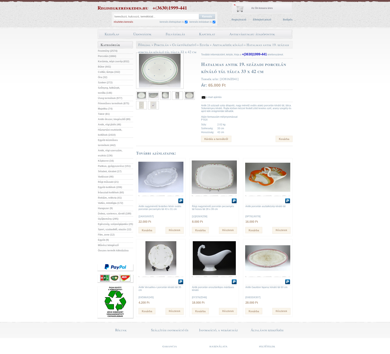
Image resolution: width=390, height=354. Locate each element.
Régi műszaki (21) (108, 182)
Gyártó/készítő (184, 44)
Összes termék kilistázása (113, 250)
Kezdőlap (112, 34)
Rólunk (121, 330)
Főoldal (144, 44)
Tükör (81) (104, 114)
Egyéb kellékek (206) (110, 187)
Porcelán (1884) (107, 56)
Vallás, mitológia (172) (110, 203)
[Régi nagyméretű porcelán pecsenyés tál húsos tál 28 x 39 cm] (214, 193)
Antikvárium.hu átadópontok (252, 34)
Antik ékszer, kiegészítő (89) (114, 119)
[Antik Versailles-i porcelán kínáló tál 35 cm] (160, 274)
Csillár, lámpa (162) (109, 72)
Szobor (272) (105, 82)
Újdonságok (142, 34)
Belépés (287, 19)
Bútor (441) (104, 66)
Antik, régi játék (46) (109, 124)
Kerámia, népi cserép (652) (113, 61)
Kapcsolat (207, 34)
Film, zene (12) (106, 234)
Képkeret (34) (106, 160)
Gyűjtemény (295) (108, 218)
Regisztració (239, 19)
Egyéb (204, 44)
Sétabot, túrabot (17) (109, 171)
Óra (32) (102, 77)
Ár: (204, 85)
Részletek (174, 230)
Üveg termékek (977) (110, 98)
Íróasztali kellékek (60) (111, 192)
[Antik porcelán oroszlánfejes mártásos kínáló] (214, 274)
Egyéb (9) (103, 240)
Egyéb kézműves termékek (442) (108, 143)
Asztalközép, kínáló (227, 44)
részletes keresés (123, 21)
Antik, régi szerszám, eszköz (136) (110, 153)
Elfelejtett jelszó (262, 19)
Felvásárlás (175, 34)
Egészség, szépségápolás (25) (115, 224)
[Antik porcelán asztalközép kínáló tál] (267, 193)
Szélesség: (207, 128)
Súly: (204, 124)
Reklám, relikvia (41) (110, 197)
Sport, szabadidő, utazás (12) (114, 229)
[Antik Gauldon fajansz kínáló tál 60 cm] (267, 274)
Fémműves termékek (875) (113, 103)
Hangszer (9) (105, 208)
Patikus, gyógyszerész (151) (114, 166)
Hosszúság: (207, 132)
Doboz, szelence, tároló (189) (114, 213)
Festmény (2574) (107, 50)
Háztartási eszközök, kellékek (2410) (110, 132)
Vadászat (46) (106, 176)
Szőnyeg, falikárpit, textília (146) (109, 90)
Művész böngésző (108, 245)
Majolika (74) (105, 108)
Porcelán (161, 44)
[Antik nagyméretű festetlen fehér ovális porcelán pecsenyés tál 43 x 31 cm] (160, 193)
